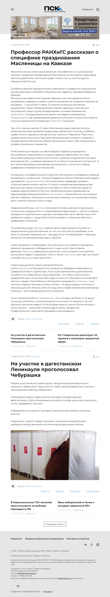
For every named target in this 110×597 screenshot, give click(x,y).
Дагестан (45, 491)
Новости (87, 9)
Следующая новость (55, 524)
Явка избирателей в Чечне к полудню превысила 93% (76, 504)
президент (75, 491)
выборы (60, 491)
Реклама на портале (78, 538)
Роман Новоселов (34, 319)
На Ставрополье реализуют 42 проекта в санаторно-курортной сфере (78, 338)
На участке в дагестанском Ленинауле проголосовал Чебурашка (28, 338)
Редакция (16, 538)
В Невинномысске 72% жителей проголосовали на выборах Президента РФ (31, 506)
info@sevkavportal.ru (27, 573)
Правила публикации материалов (44, 538)
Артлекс (48, 591)
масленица (63, 324)
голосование (93, 491)
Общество (31, 346)
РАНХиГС (94, 324)
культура (79, 324)
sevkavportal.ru (64, 578)
